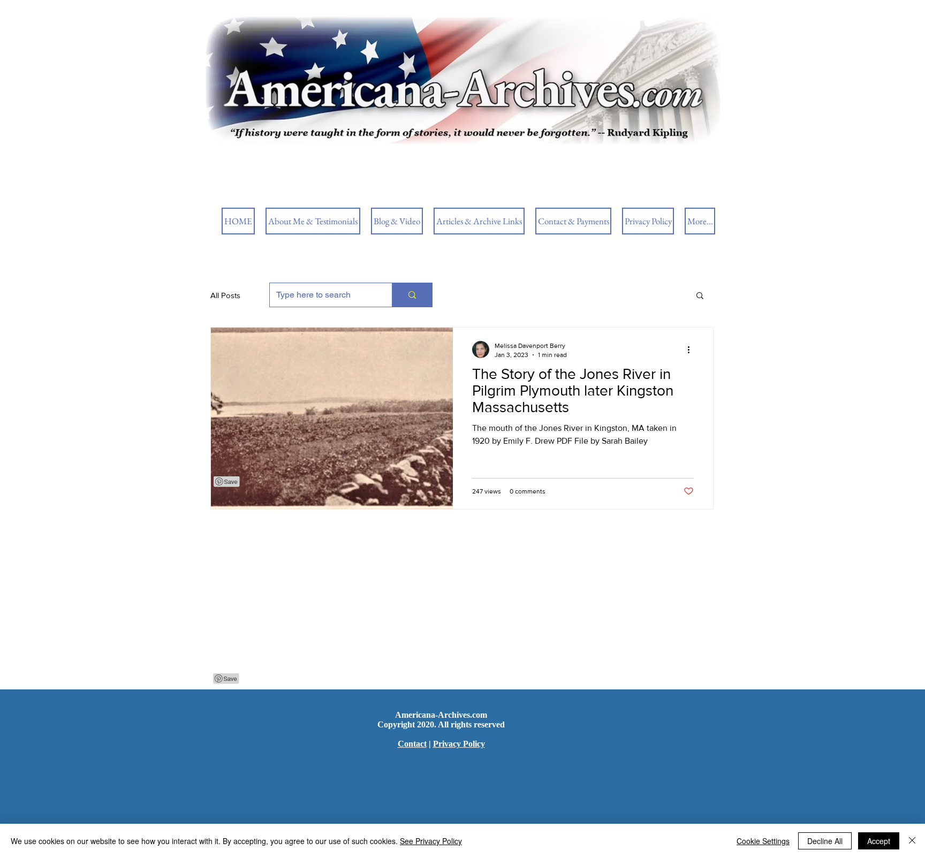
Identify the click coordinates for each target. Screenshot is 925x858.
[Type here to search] (412, 295)
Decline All (825, 841)
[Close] (912, 840)
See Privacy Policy (431, 841)
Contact (412, 743)
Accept (878, 841)
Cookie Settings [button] (763, 841)
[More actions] (692, 349)
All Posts (225, 295)
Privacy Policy (459, 743)
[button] (700, 296)
